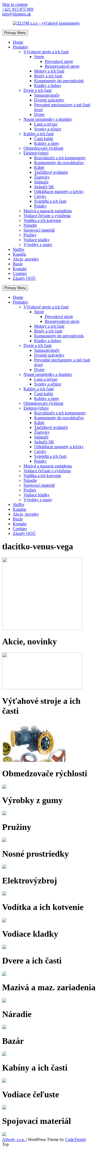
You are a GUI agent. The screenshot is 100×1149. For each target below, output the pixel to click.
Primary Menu (15, 33)
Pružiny (30, 235)
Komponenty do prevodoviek (59, 80)
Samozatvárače (46, 95)
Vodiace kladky (36, 239)
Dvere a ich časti (37, 90)
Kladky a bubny (47, 85)
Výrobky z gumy (37, 244)
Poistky (40, 206)
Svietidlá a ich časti (50, 201)
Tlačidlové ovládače (51, 172)
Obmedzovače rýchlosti (43, 148)
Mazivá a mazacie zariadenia (47, 211)
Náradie (30, 225)
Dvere (39, 114)
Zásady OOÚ (24, 278)
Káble (39, 167)
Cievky (40, 196)
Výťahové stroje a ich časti (46, 52)
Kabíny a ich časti (38, 133)
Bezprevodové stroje (62, 66)
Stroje (39, 56)
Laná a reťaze (45, 124)
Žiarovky (42, 177)
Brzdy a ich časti (48, 76)
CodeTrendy (75, 1139)
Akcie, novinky (26, 259)
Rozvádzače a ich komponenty (60, 158)
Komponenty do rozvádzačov (59, 162)
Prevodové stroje (59, 61)
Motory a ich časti (49, 71)
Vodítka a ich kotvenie (42, 220)
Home (18, 42)
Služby (19, 249)
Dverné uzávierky (49, 100)
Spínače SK (44, 186)
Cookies (20, 273)
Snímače (41, 182)
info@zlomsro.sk (16, 14)
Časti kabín (43, 138)
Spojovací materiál (39, 230)
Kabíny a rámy (46, 143)
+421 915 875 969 (17, 9)
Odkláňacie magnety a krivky (59, 191)
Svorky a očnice (47, 129)
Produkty (20, 47)
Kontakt (19, 268)
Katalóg (19, 254)
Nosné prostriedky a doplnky (47, 119)
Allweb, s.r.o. (14, 1139)
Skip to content (14, 4)
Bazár (18, 264)
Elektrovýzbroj (36, 153)
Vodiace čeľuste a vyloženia (47, 215)
